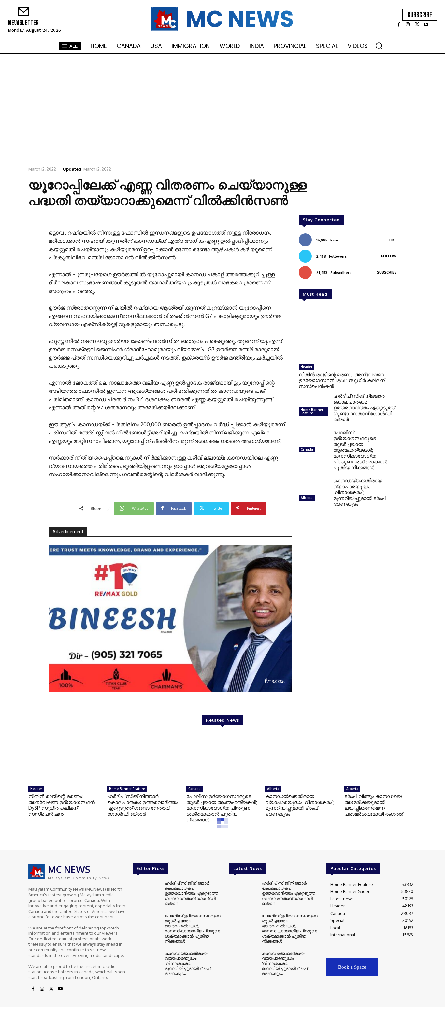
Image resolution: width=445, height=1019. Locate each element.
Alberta (307, 497)
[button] (379, 45)
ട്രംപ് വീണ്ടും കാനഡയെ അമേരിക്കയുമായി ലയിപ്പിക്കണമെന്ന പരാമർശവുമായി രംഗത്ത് (373, 805)
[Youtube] (426, 25)
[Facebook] (398, 25)
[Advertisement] (222, 109)
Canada (307, 449)
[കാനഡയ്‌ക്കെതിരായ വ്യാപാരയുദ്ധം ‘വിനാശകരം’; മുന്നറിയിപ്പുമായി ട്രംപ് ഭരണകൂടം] (313, 491)
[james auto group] (170, 618)
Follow (388, 256)
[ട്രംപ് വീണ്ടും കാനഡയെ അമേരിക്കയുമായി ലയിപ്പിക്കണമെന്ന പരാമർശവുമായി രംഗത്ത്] (380, 759)
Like (392, 240)
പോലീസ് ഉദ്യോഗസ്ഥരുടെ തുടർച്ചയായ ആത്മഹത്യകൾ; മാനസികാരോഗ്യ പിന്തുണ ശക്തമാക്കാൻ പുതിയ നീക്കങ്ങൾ (360, 450)
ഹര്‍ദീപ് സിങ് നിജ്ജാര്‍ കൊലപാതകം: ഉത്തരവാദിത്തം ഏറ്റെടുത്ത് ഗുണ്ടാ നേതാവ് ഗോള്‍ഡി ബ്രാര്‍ (364, 407)
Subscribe (386, 272)
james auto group (260, 682)
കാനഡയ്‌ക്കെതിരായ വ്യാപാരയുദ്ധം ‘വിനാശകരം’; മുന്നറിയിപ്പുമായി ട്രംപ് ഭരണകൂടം (359, 492)
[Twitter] (417, 25)
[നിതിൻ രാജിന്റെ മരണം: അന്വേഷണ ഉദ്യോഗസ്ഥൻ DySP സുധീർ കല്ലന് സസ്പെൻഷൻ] (347, 335)
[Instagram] (407, 25)
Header (306, 367)
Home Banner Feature (312, 411)
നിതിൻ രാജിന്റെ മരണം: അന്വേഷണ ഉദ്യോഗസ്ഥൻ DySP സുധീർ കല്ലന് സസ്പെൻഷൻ (342, 380)
